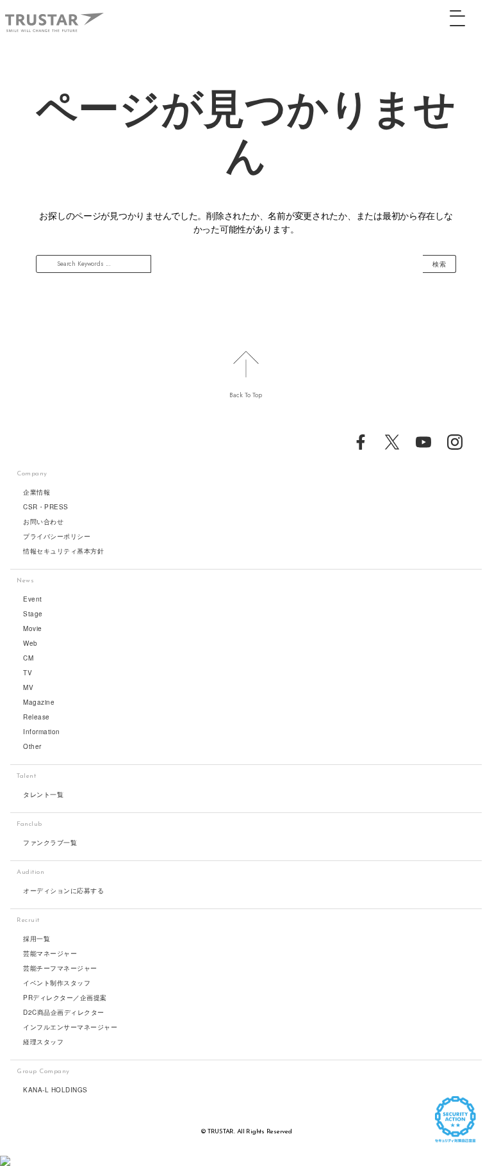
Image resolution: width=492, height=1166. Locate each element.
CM (28, 657)
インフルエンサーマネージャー (70, 1026)
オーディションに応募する (63, 890)
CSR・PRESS (46, 506)
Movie (32, 628)
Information (41, 731)
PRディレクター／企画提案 (65, 997)
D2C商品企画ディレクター (63, 1012)
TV (27, 672)
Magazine (38, 702)
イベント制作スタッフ (56, 982)
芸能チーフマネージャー (60, 968)
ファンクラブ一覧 (50, 842)
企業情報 (36, 492)
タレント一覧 (43, 794)
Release (36, 716)
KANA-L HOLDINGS (55, 1089)
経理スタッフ (43, 1041)
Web (30, 643)
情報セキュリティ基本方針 (63, 550)
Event (32, 599)
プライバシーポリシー (56, 536)
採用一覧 (36, 938)
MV (28, 687)
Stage (33, 613)
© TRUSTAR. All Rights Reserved (246, 1131)
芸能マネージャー (50, 953)
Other (32, 746)
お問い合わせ (43, 521)
